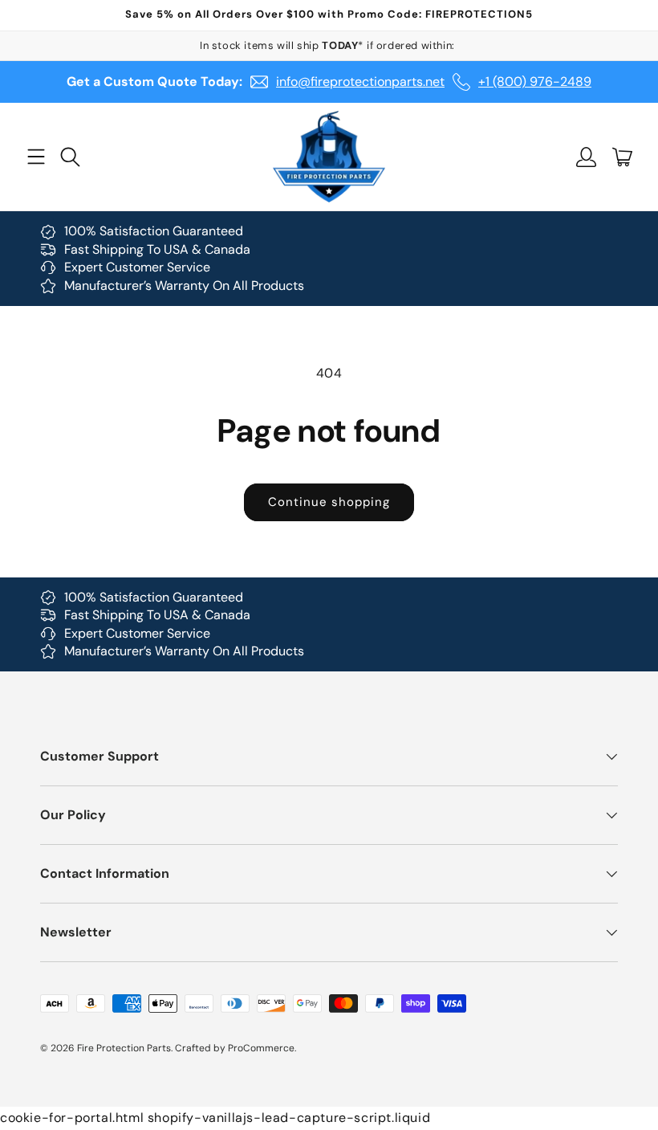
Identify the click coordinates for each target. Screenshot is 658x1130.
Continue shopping (329, 502)
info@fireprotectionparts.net (360, 81)
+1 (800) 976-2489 (534, 81)
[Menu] (36, 157)
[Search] (70, 157)
